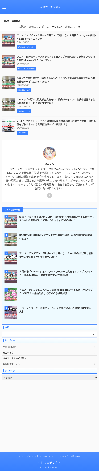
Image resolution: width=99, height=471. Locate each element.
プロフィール (31, 456)
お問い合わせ (75, 456)
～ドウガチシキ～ (50, 7)
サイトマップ (63, 456)
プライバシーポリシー (47, 456)
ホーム (21, 456)
